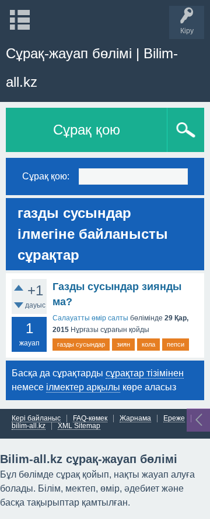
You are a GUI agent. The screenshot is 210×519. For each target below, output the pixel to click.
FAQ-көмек (90, 418)
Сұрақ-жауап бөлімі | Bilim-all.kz (92, 67)
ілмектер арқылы (83, 387)
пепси (175, 344)
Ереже (174, 418)
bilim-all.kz (29, 426)
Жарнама (135, 418)
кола (148, 344)
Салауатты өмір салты (90, 318)
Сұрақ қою (86, 129)
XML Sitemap (79, 426)
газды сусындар (81, 344)
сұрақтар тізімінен (145, 373)
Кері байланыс (36, 418)
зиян (123, 344)
